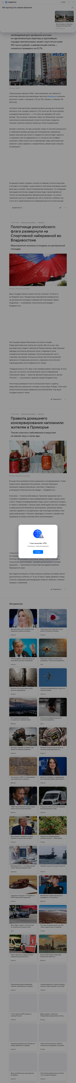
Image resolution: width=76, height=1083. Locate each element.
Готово (38, 552)
